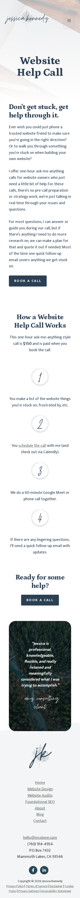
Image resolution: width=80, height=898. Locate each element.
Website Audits (40, 795)
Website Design (40, 789)
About (40, 808)
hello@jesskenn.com (40, 837)
